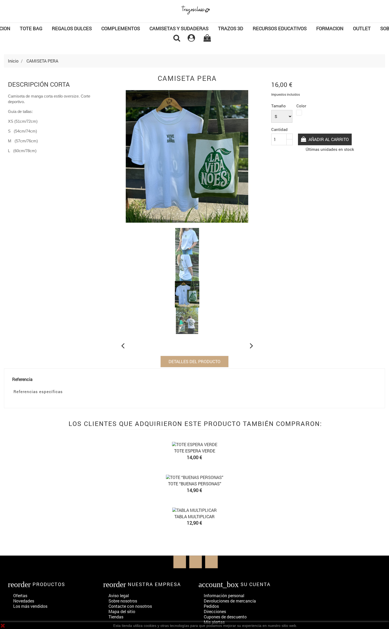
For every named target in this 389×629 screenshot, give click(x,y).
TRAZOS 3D (230, 28)
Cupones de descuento (225, 616)
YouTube (195, 562)
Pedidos (211, 606)
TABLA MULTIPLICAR (194, 516)
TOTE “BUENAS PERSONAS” (194, 483)
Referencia (22, 379)
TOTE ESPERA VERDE (194, 451)
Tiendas (115, 616)
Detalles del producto (194, 361)
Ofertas (20, 595)
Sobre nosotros (122, 601)
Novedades (23, 601)
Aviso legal (118, 595)
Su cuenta (256, 584)
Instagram (211, 562)
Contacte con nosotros (130, 606)
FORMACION (329, 28)
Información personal (224, 595)
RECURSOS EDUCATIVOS (280, 28)
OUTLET (362, 28)
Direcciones (215, 611)
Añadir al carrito (328, 139)
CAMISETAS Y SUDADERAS (179, 28)
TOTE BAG (31, 28)
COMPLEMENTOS (120, 28)
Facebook (180, 562)
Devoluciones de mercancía (230, 601)
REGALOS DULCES (72, 28)
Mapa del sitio (121, 611)
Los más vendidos (30, 606)
